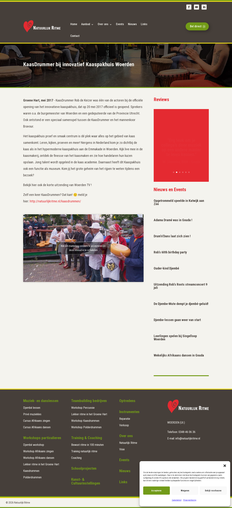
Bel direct (196, 26)
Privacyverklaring (189, 500)
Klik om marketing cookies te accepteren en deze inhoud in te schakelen (83, 248)
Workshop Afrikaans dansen (38, 458)
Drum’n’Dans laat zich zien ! (172, 236)
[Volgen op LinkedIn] (204, 7)
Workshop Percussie (83, 407)
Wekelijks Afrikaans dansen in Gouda (179, 355)
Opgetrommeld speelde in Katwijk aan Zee (179, 202)
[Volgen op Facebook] (188, 7)
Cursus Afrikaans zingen (36, 420)
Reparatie (124, 418)
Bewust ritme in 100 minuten (87, 445)
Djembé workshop (33, 445)
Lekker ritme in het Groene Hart (41, 464)
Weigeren (185, 490)
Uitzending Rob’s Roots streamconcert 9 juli (180, 286)
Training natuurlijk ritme (84, 451)
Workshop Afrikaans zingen (38, 451)
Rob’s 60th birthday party (170, 252)
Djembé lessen (31, 407)
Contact (75, 36)
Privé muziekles (32, 414)
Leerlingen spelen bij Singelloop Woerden (175, 337)
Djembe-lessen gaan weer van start (177, 320)
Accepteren (156, 490)
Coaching (76, 458)
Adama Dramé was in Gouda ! (173, 220)
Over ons (103, 24)
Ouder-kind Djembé (166, 268)
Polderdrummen (32, 477)
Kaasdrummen (31, 471)
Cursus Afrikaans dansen (37, 427)
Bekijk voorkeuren (213, 490)
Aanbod (85, 24)
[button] (225, 465)
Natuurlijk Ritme (128, 443)
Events (120, 24)
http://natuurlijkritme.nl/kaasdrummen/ (55, 201)
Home (73, 24)
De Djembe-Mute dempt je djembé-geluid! (181, 304)
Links (144, 24)
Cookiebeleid (176, 500)
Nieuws (132, 24)
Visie (122, 449)
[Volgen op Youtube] (196, 7)
